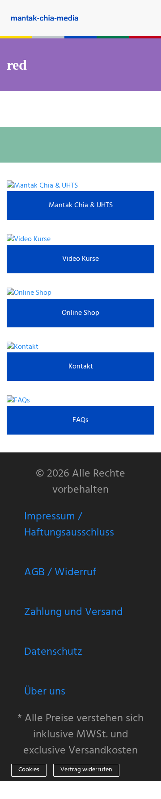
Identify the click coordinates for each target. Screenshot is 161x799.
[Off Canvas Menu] (154, 17)
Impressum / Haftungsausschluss (69, 524)
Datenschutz (53, 652)
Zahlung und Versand (73, 612)
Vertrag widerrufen (86, 770)
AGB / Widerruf (60, 572)
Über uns (44, 691)
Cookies (28, 770)
